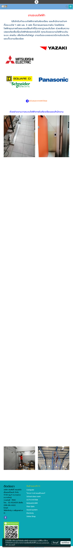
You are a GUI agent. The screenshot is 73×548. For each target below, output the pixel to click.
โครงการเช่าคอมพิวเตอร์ (36, 493)
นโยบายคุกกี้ (11, 545)
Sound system (32, 510)
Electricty (30, 513)
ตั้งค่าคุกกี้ (55, 543)
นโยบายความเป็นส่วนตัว (42, 543)
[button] (66, 7)
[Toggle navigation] (70, 7)
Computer (30, 490)
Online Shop (31, 516)
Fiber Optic (31, 506)
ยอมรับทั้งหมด (65, 543)
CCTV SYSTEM (32, 500)
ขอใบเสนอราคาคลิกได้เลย (38, 100)
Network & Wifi (32, 503)
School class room (34, 496)
